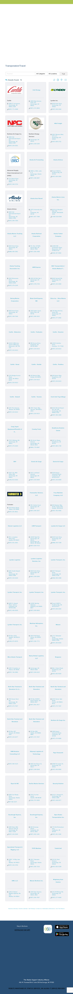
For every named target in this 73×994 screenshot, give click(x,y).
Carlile (9, 100)
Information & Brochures (49, 908)
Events (31, 6)
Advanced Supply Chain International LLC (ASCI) (14, 173)
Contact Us (64, 6)
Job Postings (31, 908)
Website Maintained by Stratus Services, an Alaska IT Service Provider (36, 988)
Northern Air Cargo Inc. (14, 134)
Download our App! (22, 930)
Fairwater (10, 504)
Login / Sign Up (51, 6)
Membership (20, 6)
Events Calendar (23, 908)
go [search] (64, 73)
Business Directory (13, 908)
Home (41, 6)
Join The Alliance (60, 908)
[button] (6, 80)
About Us (8, 6)
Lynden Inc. (54, 100)
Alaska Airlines (12, 209)
